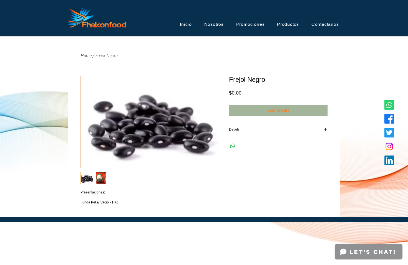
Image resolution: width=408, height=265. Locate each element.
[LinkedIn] (389, 160)
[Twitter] (389, 132)
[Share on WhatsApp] (232, 146)
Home (85, 55)
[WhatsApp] (389, 105)
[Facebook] (389, 119)
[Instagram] (389, 146)
